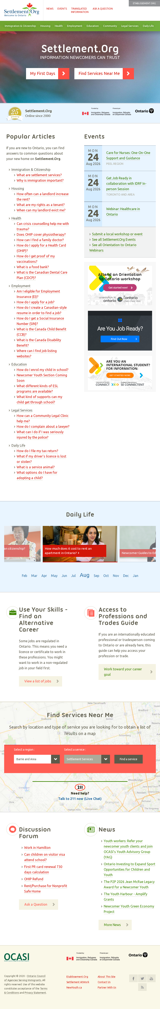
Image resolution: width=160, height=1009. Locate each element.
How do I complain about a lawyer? (43, 426)
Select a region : (24, 749)
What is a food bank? (33, 267)
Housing (45, 25)
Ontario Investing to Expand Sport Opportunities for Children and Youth (129, 869)
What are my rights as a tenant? (41, 205)
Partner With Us (107, 987)
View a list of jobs (37, 681)
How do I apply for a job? (35, 302)
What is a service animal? (36, 467)
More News (112, 925)
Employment (74, 25)
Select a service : (75, 749)
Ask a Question (103, 8)
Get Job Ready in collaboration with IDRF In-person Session (126, 183)
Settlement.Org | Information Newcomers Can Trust (21, 10)
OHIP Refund (33, 879)
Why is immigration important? (40, 180)
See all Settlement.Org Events (114, 239)
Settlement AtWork (77, 982)
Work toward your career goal (123, 671)
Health (59, 25)
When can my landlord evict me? (41, 210)
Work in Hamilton (37, 847)
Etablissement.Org (144, 3)
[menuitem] (20, 26)
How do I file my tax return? (37, 451)
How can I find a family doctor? (40, 240)
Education (93, 25)
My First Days (42, 73)
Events (62, 8)
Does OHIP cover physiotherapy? (41, 234)
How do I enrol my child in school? (42, 370)
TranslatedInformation (80, 10)
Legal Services (130, 25)
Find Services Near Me (99, 73)
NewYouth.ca (74, 987)
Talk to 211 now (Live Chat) (80, 799)
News (49, 8)
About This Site (106, 976)
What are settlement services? (39, 175)
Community (110, 25)
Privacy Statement (35, 992)
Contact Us (104, 982)
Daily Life (148, 25)
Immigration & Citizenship (20, 25)
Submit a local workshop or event (117, 234)
